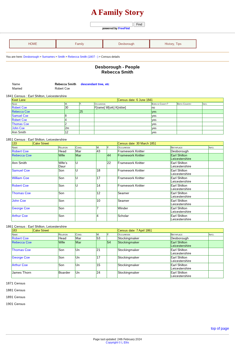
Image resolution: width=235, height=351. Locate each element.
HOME (32, 44)
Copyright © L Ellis (117, 342)
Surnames (48, 56)
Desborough (126, 44)
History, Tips (173, 44)
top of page (220, 328)
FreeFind (124, 28)
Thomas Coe (20, 124)
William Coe (20, 178)
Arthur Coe (20, 216)
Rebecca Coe (21, 111)
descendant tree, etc (95, 84)
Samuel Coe (20, 115)
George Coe (21, 208)
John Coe (18, 128)
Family (79, 44)
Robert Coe (19, 107)
